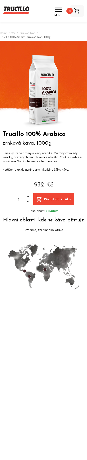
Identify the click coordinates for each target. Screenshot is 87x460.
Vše (13, 33)
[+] (28, 196)
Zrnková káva (27, 33)
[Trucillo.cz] (16, 10)
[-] (28, 202)
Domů (3, 33)
